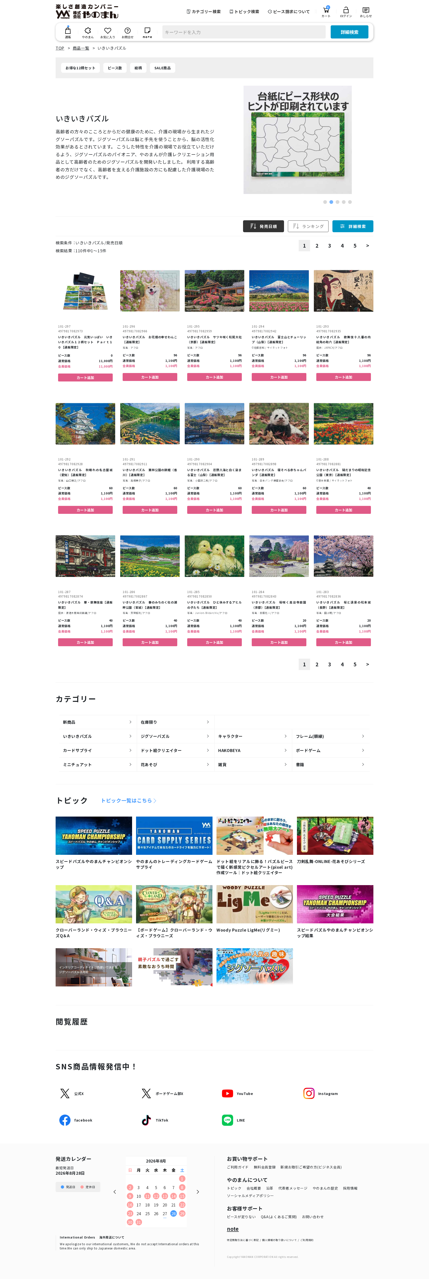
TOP (60, 48)
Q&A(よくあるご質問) (279, 1216)
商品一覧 (81, 48)
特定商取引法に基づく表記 (243, 1240)
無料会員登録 (265, 1167)
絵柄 (138, 67)
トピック (234, 1188)
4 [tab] (344, 202)
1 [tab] (325, 202)
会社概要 (254, 1188)
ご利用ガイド (238, 1167)
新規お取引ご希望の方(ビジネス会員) (311, 1167)
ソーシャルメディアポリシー (250, 1195)
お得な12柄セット (80, 67)
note (233, 1228)
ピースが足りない (241, 1216)
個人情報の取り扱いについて (279, 1240)
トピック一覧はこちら (126, 800)
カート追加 (85, 377)
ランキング (313, 226)
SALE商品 (162, 67)
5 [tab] (350, 202)
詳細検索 (349, 32)
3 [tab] (337, 202)
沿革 (269, 1188)
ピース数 (115, 67)
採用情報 (350, 1188)
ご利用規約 (307, 1240)
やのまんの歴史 (325, 1188)
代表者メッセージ (293, 1188)
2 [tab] (331, 202)
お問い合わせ (313, 1216)
